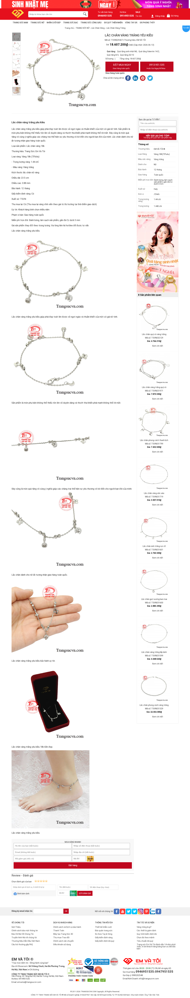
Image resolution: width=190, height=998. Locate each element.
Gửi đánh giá (85, 893)
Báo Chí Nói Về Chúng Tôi (23, 934)
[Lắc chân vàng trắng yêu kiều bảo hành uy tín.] (16, 73)
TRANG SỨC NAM (20, 22)
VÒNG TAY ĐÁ (131, 22)
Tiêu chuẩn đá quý (145, 941)
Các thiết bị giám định (146, 930)
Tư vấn (186, 28)
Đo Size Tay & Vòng (103, 934)
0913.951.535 (156, 66)
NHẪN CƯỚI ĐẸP (54, 22)
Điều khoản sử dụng (62, 944)
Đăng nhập (160, 16)
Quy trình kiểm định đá (147, 934)
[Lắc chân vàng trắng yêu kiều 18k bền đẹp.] (16, 82)
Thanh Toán (58, 930)
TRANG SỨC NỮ (37, 22)
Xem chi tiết (157, 346)
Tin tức (138, 16)
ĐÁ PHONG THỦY (147, 22)
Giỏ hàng (173, 16)
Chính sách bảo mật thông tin (25, 930)
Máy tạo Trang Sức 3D (63, 934)
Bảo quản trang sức (104, 930)
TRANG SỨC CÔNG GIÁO (91, 22)
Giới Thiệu (16, 927)
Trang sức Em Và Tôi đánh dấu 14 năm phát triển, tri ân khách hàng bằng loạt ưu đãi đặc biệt (156, 946)
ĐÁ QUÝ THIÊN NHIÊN (113, 22)
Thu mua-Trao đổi (61, 937)
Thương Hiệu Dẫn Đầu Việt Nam (26, 941)
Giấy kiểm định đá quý (104, 941)
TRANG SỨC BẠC (70, 22)
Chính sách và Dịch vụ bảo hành (67, 927)
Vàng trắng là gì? (144, 927)
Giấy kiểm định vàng (104, 937)
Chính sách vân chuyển (63, 941)
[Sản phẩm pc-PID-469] (157, 252)
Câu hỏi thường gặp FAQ (22, 944)
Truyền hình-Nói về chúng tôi (24, 937)
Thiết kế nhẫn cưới (103, 927)
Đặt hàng (72, 865)
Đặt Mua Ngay (122, 66)
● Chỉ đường (33, 969)
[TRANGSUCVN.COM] (18, 17)
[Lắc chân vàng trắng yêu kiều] (16, 91)
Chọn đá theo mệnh (145, 937)
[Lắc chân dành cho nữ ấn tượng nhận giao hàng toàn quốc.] (16, 64)
